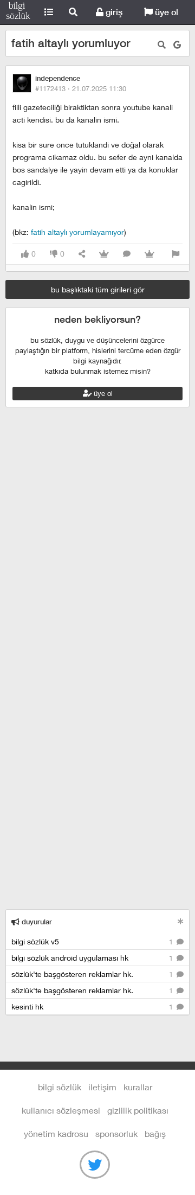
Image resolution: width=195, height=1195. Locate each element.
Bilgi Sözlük (18, 12)
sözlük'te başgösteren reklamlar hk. (93, 974)
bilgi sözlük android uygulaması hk (93, 957)
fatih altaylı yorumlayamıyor (77, 232)
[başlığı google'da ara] (177, 45)
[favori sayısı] (104, 254)
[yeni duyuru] (181, 921)
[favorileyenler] (149, 254)
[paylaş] (81, 254)
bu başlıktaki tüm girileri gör (98, 289)
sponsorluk (116, 1133)
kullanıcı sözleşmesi (61, 1110)
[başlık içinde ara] (161, 45)
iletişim (102, 1087)
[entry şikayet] (175, 254)
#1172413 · (80, 88)
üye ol (165, 12)
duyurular (36, 922)
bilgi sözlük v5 (93, 941)
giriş (112, 12)
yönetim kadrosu (56, 1133)
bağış (155, 1133)
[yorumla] (127, 254)
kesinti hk (93, 1006)
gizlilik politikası (137, 1110)
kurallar (137, 1087)
